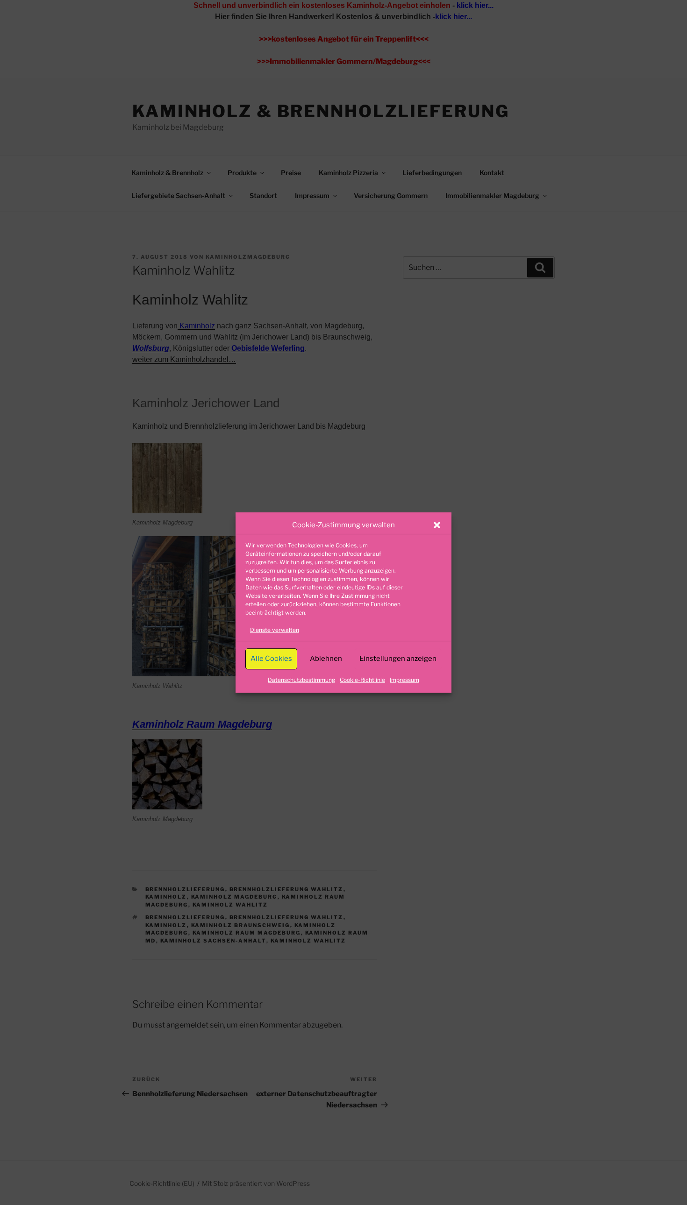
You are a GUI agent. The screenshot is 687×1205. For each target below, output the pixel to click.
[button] (437, 525)
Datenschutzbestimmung (301, 679)
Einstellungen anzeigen (398, 658)
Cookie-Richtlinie (362, 679)
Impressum (404, 679)
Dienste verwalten (274, 629)
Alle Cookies (271, 658)
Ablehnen (326, 658)
